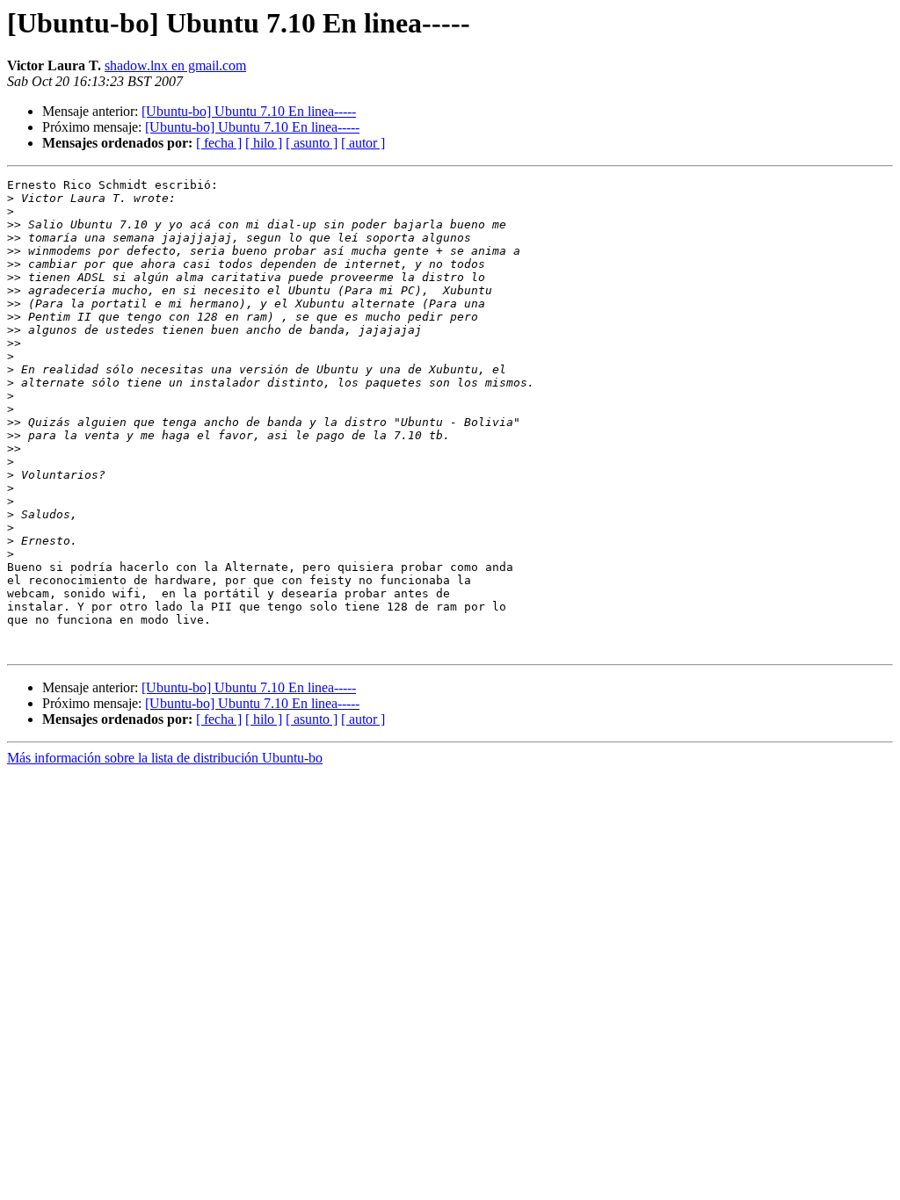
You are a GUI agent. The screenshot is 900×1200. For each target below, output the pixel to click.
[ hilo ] (263, 142)
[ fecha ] (219, 142)
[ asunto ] (312, 142)
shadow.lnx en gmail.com (175, 65)
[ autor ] (363, 142)
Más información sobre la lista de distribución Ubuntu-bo (165, 757)
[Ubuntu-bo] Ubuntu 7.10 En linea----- (249, 111)
